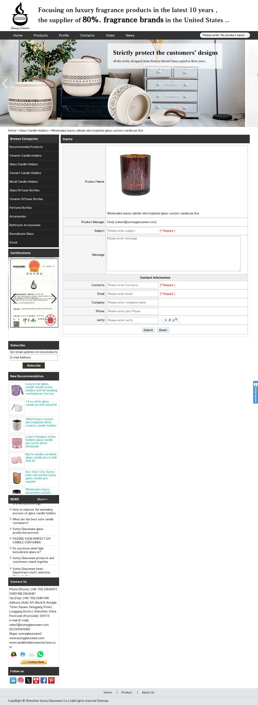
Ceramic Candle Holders (25, 155)
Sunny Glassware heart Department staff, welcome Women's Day (31, 566)
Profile (64, 35)
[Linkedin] (13, 680)
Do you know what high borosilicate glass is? (28, 544)
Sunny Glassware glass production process (28, 524)
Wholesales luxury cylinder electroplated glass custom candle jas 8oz (153, 213)
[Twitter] (28, 680)
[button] (124, 123)
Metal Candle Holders (23, 181)
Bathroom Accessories (25, 225)
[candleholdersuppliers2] (129, 83)
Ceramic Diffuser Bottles (26, 199)
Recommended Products (26, 147)
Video (110, 35)
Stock (13, 242)
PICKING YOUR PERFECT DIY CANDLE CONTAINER (32, 534)
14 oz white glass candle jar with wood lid (41, 403)
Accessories (17, 216)
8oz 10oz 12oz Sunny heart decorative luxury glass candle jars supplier (41, 476)
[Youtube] (36, 680)
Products (41, 35)
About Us (148, 692)
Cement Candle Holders (25, 173)
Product (127, 692)
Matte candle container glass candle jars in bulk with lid (41, 457)
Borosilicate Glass (21, 234)
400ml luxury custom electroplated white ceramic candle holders (41, 422)
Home (17, 35)
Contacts (87, 35)
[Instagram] (21, 680)
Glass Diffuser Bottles (24, 190)
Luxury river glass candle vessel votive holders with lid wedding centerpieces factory (41, 388)
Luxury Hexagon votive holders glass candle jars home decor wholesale (41, 441)
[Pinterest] (51, 680)
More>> (42, 499)
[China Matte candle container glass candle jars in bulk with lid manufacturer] (16, 460)
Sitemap (102, 701)
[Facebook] (44, 680)
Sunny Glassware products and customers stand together (33, 553)
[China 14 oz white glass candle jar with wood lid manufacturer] (16, 407)
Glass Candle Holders (33, 130)
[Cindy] (13, 654)
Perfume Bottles (20, 208)
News (130, 35)
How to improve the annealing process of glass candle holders (34, 505)
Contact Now (34, 662)
